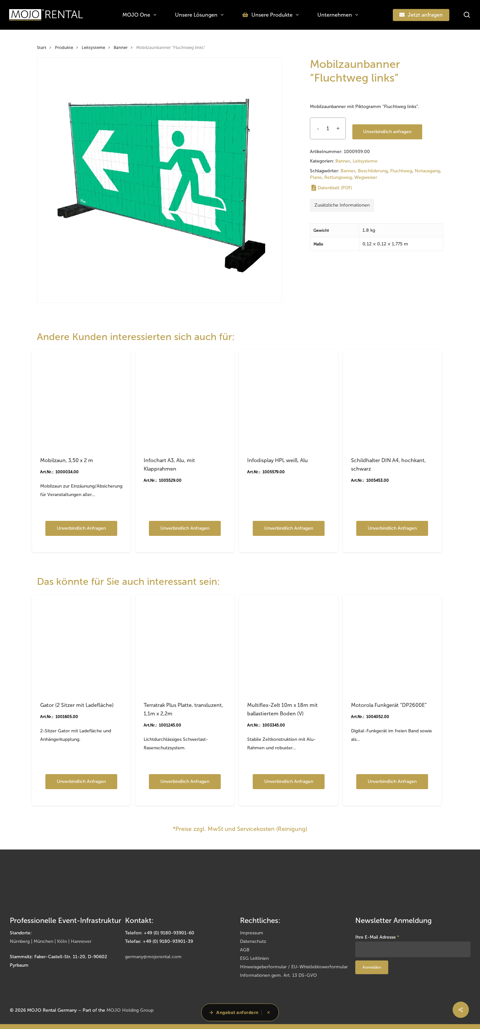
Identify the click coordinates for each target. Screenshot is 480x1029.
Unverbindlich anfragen (387, 131)
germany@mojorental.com (153, 956)
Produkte (64, 47)
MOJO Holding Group (129, 1010)
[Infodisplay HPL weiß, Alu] (288, 399)
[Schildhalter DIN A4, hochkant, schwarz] (392, 399)
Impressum (251, 933)
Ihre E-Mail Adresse (377, 937)
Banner (121, 47)
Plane (316, 177)
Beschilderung (373, 171)
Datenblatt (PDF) (335, 188)
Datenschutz (253, 941)
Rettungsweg (338, 177)
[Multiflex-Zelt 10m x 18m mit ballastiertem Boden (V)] (288, 644)
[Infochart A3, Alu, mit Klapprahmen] (185, 399)
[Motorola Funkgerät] (392, 644)
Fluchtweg (401, 171)
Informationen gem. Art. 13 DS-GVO (278, 975)
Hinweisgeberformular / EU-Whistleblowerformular (294, 967)
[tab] (342, 205)
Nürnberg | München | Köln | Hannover (50, 941)
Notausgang (427, 171)
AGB (244, 950)
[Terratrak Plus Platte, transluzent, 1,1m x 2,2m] (185, 644)
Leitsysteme (93, 47)
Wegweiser (365, 177)
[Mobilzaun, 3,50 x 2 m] (81, 399)
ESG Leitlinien (254, 958)
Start (41, 47)
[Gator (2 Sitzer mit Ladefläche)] (81, 644)
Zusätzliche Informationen (342, 205)
